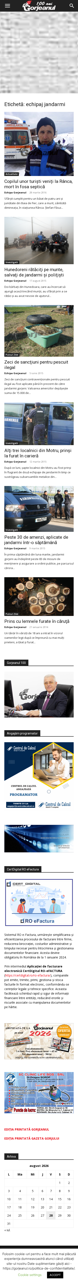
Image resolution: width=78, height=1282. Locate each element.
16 (69, 1199)
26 (32, 1215)
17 (9, 1207)
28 (51, 1215)
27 (42, 1215)
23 (69, 1207)
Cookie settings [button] (30, 1275)
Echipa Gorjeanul (15, 192)
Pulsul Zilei (12, 354)
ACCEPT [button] (55, 1275)
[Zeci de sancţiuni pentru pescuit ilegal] (39, 331)
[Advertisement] (39, 52)
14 (51, 1199)
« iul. (7, 1230)
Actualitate (12, 174)
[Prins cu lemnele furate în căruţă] (39, 596)
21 (51, 1207)
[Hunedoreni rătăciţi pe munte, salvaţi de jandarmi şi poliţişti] (39, 240)
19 (32, 1207)
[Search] (72, 6)
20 (42, 1207)
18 (20, 1207)
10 (9, 1199)
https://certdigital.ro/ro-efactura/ (27, 975)
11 (20, 1199)
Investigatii (12, 262)
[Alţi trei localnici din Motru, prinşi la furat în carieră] (39, 423)
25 (20, 1215)
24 (9, 1215)
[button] (7, 6)
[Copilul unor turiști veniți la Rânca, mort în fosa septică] (39, 144)
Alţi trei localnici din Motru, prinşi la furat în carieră (38, 453)
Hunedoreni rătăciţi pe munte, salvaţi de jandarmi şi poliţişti (34, 272)
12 (32, 1199)
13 (42, 1199)
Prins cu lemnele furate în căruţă (36, 621)
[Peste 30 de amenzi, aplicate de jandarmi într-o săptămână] (39, 509)
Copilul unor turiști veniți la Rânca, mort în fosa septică (38, 184)
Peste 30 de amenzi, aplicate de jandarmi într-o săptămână (36, 540)
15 (60, 1199)
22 (60, 1207)
